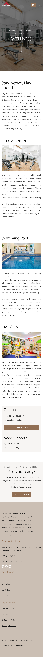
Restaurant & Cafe (9, 620)
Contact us (6, 596)
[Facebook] (6, 566)
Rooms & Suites (8, 608)
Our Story (5, 578)
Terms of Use (20, 646)
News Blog (6, 584)
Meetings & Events (9, 626)
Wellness (5, 614)
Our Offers (6, 590)
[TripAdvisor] (10, 566)
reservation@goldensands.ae (19, 448)
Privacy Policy (7, 646)
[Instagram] (3, 566)
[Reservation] (33, 5)
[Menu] (39, 5)
